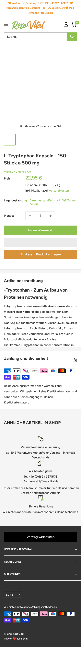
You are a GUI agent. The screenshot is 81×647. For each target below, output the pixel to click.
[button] (40, 242)
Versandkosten (59, 190)
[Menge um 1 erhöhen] (50, 216)
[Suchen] (72, 36)
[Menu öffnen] (6, 24)
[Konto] (66, 24)
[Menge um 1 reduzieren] (30, 216)
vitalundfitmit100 (17, 171)
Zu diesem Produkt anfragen (40, 254)
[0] (73, 24)
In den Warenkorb (40, 230)
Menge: (9, 215)
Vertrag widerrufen (40, 537)
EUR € (9, 594)
